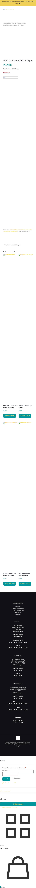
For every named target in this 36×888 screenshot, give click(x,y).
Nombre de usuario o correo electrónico (9, 769)
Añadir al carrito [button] (9, 416)
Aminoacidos (20, 23)
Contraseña (22, 768)
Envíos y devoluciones (18, 608)
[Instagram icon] (20, 749)
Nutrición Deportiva (11, 23)
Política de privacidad (21, 744)
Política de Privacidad (18, 610)
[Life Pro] (10, 152)
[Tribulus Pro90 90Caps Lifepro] (26, 329)
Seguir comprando (6, 807)
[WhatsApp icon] (16, 749)
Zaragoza (18, 614)
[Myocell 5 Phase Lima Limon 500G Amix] (10, 497)
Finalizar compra (18, 804)
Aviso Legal (18, 612)
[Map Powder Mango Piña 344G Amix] (26, 497)
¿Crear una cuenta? (5, 791)
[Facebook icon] (18, 749)
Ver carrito (14, 807)
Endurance (14, 231)
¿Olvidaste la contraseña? (9, 783)
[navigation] (18, 800)
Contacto (18, 606)
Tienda (4, 23)
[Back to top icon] (18, 738)
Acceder (6, 779)
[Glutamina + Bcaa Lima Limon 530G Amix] (10, 329)
